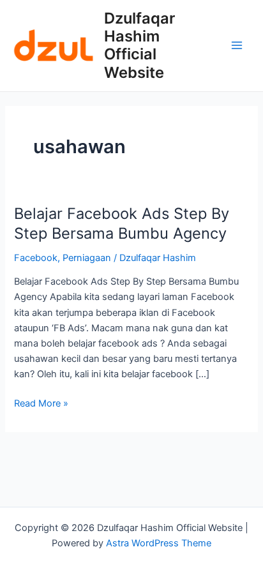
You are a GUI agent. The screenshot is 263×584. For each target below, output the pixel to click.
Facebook (35, 258)
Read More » (41, 402)
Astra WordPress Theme (158, 543)
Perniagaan (87, 258)
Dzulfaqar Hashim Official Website (139, 45)
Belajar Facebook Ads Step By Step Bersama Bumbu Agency (121, 223)
